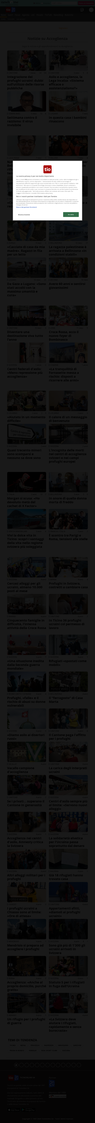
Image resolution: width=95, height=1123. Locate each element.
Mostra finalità (24, 214)
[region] (47, 191)
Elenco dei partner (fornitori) (26, 207)
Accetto (71, 214)
